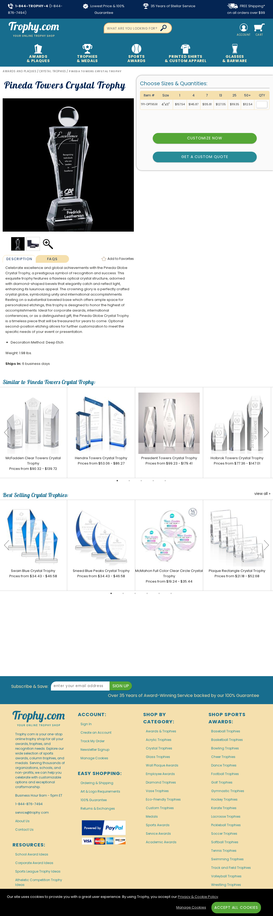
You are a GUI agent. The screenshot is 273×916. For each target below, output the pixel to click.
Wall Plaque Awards (162, 765)
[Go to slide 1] (117, 480)
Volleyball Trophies (226, 876)
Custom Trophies (160, 808)
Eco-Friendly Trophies (163, 799)
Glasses (234, 58)
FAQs (52, 258)
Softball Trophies (224, 842)
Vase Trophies (157, 791)
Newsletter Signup (95, 749)
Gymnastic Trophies (227, 791)
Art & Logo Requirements (100, 791)
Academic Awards (161, 842)
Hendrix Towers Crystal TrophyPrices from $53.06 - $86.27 (101, 460)
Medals (152, 816)
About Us (22, 821)
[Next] (266, 432)
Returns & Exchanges (98, 808)
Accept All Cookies (236, 907)
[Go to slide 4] (153, 480)
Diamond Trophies (161, 782)
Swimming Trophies (227, 859)
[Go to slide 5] (165, 480)
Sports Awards (158, 825)
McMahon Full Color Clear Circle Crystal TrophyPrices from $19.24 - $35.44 (169, 576)
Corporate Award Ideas (34, 863)
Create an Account (96, 732)
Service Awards (158, 833)
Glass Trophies (158, 756)
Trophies (87, 58)
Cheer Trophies (223, 756)
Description (19, 258)
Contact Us (24, 829)
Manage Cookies (94, 758)
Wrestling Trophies (226, 884)
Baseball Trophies (225, 731)
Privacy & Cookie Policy (198, 896)
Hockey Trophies (224, 799)
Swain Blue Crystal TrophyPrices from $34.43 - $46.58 (33, 573)
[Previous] (7, 432)
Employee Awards (160, 774)
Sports (136, 58)
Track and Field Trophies (231, 867)
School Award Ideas (31, 854)
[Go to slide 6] (171, 593)
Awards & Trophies (161, 731)
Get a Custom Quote (204, 156)
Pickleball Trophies (226, 825)
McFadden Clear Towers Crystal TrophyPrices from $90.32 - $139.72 (33, 463)
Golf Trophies (221, 782)
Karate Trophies (223, 808)
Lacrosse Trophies (225, 816)
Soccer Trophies (224, 833)
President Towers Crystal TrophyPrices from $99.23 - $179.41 (169, 460)
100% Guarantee (94, 800)
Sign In (86, 724)
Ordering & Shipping (97, 783)
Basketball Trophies (227, 739)
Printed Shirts (185, 58)
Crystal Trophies (159, 748)
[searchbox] (138, 28)
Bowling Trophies (225, 748)
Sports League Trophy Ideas (38, 871)
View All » (262, 493)
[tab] (19, 259)
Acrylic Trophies (158, 739)
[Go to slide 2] (129, 480)
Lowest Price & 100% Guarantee (107, 9)
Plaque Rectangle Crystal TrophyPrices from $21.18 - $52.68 (237, 573)
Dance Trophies (223, 765)
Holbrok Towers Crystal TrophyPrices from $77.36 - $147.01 (237, 460)
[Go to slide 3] (141, 480)
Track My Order (93, 741)
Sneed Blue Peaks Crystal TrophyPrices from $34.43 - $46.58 (101, 573)
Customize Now (204, 138)
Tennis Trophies (223, 850)
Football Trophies (225, 774)
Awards (38, 58)
